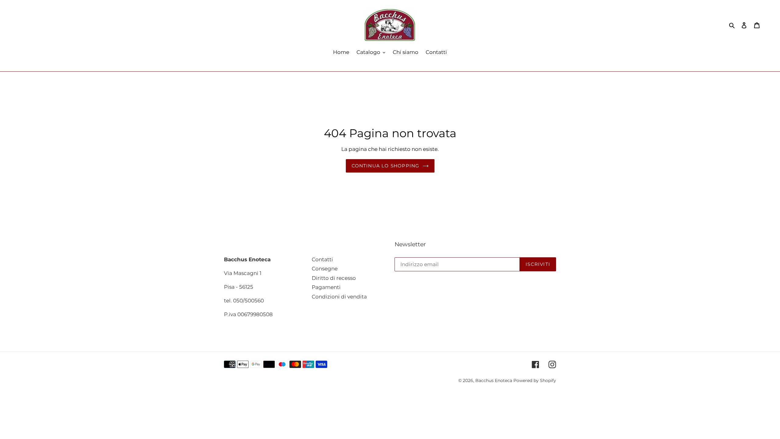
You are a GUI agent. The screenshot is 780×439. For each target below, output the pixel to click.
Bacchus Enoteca (494, 380)
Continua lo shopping (386, 166)
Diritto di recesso (334, 278)
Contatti (322, 259)
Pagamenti (326, 287)
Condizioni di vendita (339, 297)
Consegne (325, 269)
